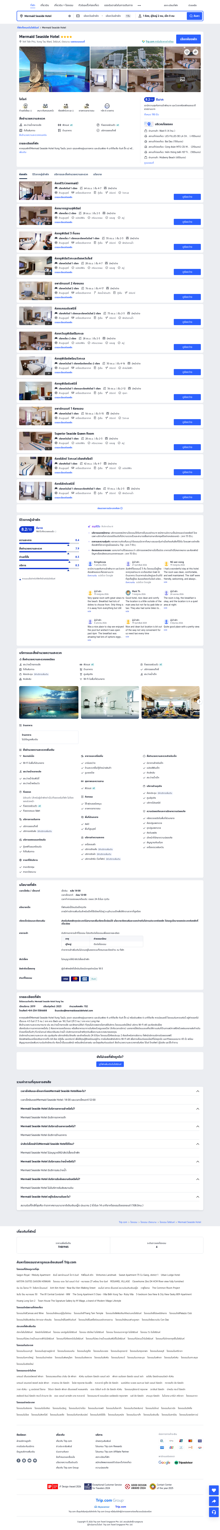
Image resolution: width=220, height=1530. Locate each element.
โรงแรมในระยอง (100, 1351)
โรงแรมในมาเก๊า (134, 1414)
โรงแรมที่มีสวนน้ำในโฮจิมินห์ (140, 1338)
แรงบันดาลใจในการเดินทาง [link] (118, 5)
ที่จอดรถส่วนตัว (151, 664)
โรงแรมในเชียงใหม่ (25, 1364)
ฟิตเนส (87, 664)
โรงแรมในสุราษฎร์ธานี (45, 1351)
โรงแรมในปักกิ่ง (185, 1408)
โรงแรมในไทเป (152, 1408)
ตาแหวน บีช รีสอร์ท (60, 1383)
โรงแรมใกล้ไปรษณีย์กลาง (155, 1313)
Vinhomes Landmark (106, 1275)
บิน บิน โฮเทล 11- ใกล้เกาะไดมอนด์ (32, 1288)
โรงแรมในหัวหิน (171, 1357)
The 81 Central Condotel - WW (55, 1294)
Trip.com (123, 1222)
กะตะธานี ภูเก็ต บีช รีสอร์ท (106, 1383)
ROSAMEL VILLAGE (120, 1281)
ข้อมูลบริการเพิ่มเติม (26, 1451)
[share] (214, 1501)
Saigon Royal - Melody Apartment (33, 1275)
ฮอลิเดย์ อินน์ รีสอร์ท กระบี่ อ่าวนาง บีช (34, 1395)
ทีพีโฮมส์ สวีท (87, 1275)
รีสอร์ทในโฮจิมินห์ (43, 1332)
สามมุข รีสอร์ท (153, 1395)
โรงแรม (133, 1222)
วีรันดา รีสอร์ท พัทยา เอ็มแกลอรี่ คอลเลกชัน (68, 1389)
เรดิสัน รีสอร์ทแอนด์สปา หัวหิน (160, 1376)
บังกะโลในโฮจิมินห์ (25, 1332)
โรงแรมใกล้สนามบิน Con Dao (155, 1319)
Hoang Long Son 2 (26, 1301)
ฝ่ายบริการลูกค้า (24, 1441)
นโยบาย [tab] (97, 174)
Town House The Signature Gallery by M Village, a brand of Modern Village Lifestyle (79, 1301)
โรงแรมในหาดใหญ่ (25, 1357)
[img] (54, 69)
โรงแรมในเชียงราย (83, 1357)
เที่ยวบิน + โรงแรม (63, 5)
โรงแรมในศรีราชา (175, 1351)
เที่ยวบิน (44, 5)
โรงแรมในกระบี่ (118, 1357)
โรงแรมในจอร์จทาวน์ (188, 1414)
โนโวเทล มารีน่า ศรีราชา (173, 1395)
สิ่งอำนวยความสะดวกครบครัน (33, 135)
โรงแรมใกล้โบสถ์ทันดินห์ (65, 1319)
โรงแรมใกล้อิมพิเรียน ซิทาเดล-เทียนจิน (34, 1319)
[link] (171, 5)
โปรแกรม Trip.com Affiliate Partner (112, 1451)
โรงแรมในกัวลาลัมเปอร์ (77, 1414)
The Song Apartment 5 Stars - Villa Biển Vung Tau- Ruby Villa (103, 1294)
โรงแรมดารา (192, 1395)
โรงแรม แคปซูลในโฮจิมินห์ (65, 1332)
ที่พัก (32, 5)
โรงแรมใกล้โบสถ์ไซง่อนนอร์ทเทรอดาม (96, 1319)
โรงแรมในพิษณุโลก (63, 1357)
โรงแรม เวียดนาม (149, 1222)
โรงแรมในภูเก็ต (84, 1351)
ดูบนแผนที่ (149, 163)
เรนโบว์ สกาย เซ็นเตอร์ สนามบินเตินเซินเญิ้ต (118, 1288)
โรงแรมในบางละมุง (136, 1357)
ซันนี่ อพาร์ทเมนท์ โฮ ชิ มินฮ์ (66, 1275)
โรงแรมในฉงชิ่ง (57, 1414)
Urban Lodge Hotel (170, 1275)
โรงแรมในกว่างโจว (77, 1408)
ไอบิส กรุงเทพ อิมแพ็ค (82, 1383)
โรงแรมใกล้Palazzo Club (180, 1313)
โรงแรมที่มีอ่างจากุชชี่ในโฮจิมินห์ (170, 1338)
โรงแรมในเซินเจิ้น (151, 1414)
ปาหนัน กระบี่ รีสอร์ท (176, 1389)
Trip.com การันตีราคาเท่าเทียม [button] (160, 41)
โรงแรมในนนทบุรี (24, 1351)
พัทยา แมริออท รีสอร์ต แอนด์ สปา (127, 1376)
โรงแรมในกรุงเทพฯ (139, 1351)
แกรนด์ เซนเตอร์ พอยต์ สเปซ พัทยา (33, 1383)
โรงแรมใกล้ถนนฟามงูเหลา (127, 1319)
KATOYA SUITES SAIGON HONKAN (34, 1281)
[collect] (214, 1490)
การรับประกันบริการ (25, 1446)
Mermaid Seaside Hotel (39, 36)
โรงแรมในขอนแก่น (66, 1351)
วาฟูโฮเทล (145, 1288)
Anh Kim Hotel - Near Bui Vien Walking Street (73, 1288)
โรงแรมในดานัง (168, 1408)
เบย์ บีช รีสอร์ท (137, 1395)
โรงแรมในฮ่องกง (24, 1408)
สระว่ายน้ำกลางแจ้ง (32, 664)
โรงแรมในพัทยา (154, 1357)
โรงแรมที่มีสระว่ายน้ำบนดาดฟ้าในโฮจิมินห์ (35, 1338)
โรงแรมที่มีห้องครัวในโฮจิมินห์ (70, 1338)
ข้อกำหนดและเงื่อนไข (65, 1457)
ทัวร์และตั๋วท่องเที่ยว (88, 5)
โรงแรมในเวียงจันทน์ (133, 1408)
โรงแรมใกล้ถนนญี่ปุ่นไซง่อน (58, 1313)
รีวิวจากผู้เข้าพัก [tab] (40, 174)
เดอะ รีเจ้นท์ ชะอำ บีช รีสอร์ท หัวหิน (106, 1389)
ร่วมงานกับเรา (62, 1451)
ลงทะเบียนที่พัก (102, 1457)
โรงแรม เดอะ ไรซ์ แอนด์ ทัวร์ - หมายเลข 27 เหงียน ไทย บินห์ (80, 1281)
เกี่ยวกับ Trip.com (64, 1441)
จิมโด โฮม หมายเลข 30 (27, 1294)
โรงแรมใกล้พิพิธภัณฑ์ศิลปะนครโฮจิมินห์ (123, 1313)
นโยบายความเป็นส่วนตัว (67, 1462)
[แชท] (214, 1512)
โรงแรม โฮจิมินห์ (167, 1222)
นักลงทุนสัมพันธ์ (103, 1441)
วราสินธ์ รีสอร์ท (157, 1389)
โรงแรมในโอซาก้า (114, 1408)
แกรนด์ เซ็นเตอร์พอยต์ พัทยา (30, 1376)
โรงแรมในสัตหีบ (101, 1357)
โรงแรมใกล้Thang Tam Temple (88, 1313)
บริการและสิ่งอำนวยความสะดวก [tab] (71, 174)
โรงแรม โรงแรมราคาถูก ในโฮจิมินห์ (122, 1332)
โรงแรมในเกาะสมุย (189, 1357)
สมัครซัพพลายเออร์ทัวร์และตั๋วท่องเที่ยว (113, 1462)
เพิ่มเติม (22, 152)
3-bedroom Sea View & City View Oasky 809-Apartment (164, 1294)
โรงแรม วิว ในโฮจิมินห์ (150, 1332)
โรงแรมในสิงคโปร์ (39, 1414)
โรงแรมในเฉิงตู (59, 1408)
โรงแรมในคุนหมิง (116, 1414)
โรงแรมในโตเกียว (42, 1408)
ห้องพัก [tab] (23, 174)
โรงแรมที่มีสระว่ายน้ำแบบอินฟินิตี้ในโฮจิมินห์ (105, 1338)
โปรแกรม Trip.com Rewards (109, 1446)
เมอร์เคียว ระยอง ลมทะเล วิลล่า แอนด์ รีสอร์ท (141, 1383)
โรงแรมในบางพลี (96, 1408)
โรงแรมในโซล (23, 1414)
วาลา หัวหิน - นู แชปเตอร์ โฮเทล (31, 1389)
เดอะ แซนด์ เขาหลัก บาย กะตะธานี (69, 1395)
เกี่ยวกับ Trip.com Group (67, 1467)
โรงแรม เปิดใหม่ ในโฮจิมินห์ (91, 1332)
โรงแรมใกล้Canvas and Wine (30, 1313)
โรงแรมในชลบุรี (157, 1351)
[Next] (199, 701)
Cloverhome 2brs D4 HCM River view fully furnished (158, 1281)
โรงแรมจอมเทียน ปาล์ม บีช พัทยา (61, 1376)
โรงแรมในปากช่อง (44, 1357)
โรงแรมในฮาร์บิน (169, 1414)
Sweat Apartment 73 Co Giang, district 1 (138, 1275)
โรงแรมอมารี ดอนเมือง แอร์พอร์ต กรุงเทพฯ (107, 1395)
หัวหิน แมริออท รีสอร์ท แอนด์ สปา (94, 1376)
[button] (139, 5)
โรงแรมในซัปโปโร (97, 1414)
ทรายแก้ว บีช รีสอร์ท (174, 1383)
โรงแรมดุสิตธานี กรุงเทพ (136, 1389)
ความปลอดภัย (102, 1467)
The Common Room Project (166, 1288)
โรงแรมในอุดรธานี (119, 1351)
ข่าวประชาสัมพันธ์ (64, 1446)
